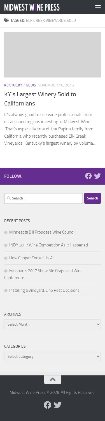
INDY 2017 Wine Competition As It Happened (48, 245)
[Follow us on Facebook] (88, 176)
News (31, 85)
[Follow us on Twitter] (97, 176)
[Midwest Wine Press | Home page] (41, 7)
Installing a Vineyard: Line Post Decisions (44, 290)
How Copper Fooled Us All (31, 257)
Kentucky (13, 85)
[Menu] (98, 7)
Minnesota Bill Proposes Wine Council (41, 232)
